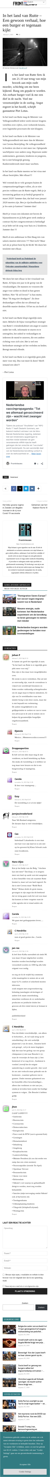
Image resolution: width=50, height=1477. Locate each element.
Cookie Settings (25, 1472)
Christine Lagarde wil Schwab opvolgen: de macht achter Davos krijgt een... (30, 1382)
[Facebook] (13, 488)
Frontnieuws (25, 540)
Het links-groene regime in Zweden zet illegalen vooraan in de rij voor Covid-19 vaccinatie (13, 509)
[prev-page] (4, 640)
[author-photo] (25, 536)
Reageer (14, 724)
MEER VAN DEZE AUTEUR (15, 589)
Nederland (14, 477)
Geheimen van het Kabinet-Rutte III (39, 506)
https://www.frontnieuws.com (25, 544)
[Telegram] (26, 488)
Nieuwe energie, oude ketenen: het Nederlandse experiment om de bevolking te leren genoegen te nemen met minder (32, 614)
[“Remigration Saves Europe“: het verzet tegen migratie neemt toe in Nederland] (9, 598)
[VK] (32, 488)
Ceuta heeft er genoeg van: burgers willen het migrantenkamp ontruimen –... (31, 1368)
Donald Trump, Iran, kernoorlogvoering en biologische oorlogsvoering (30, 1429)
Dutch (30, 2)
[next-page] (8, 640)
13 (19, 34)
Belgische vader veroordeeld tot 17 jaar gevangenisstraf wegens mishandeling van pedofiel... (32, 1329)
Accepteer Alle (25, 1465)
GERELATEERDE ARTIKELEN (17, 585)
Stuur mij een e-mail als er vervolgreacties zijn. (22, 1286)
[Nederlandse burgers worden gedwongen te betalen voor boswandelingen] (9, 630)
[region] (25, 1454)
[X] (20, 488)
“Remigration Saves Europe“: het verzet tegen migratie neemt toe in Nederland (32, 598)
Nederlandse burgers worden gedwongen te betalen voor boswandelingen (32, 630)
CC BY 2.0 (23, 68)
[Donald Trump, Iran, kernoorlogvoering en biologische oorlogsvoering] (9, 1430)
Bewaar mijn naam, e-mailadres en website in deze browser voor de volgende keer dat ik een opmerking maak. (23, 1278)
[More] (38, 488)
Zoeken (25, 1303)
